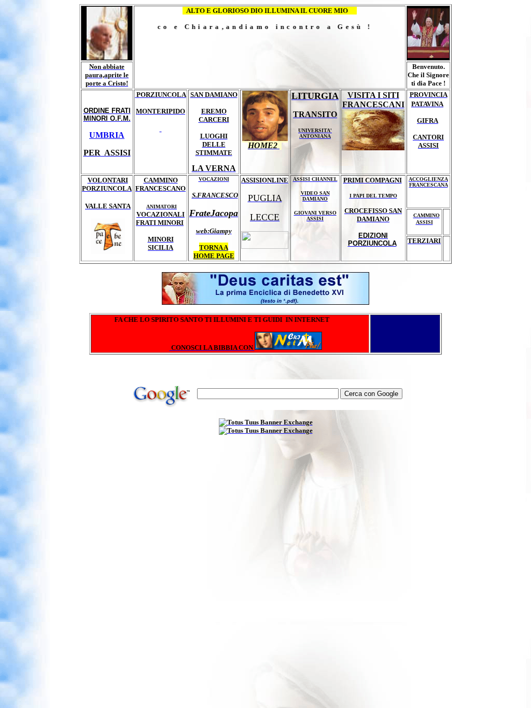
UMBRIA (106, 135)
